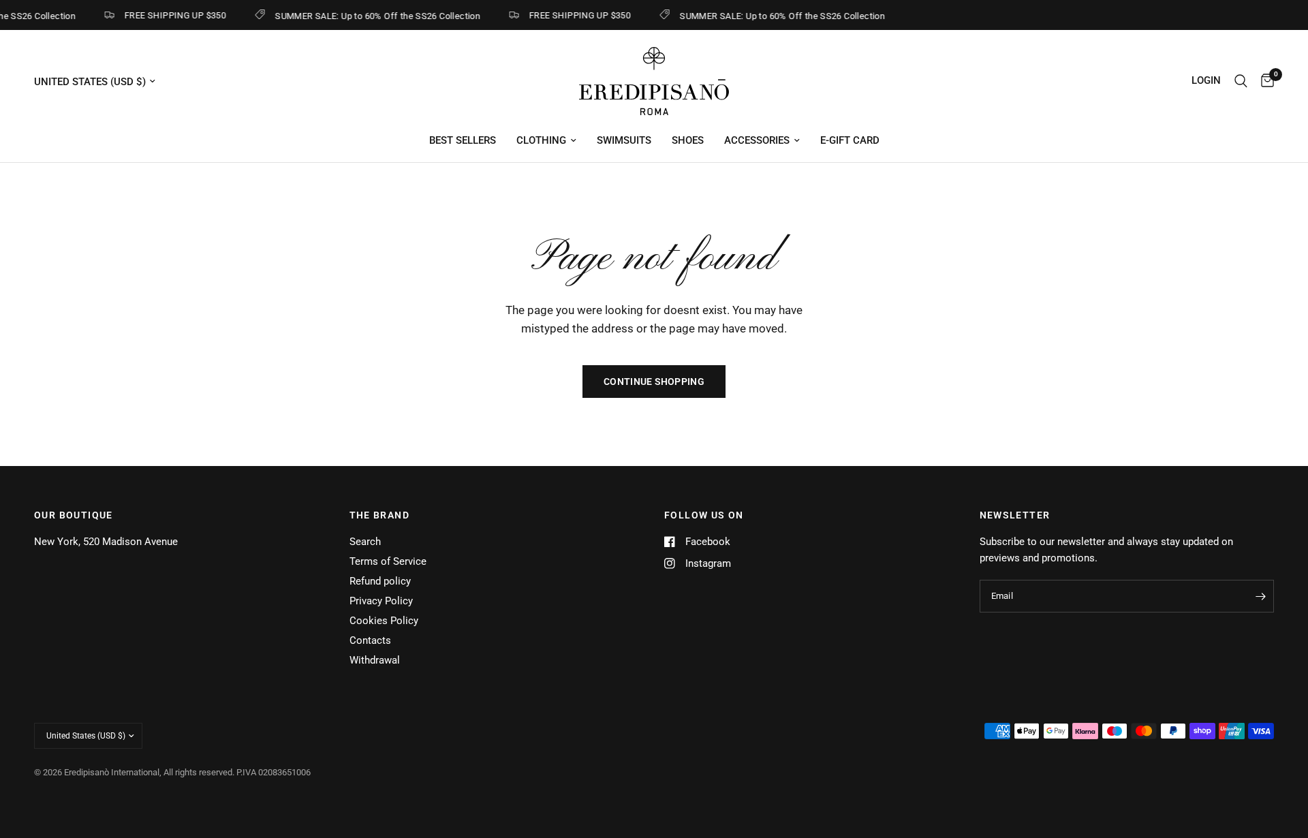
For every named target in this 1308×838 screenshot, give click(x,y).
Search (365, 542)
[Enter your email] (1260, 596)
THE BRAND (379, 515)
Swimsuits (624, 140)
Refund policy (380, 581)
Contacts (370, 640)
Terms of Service (387, 561)
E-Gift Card (849, 140)
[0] (1264, 81)
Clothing (541, 140)
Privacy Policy (381, 601)
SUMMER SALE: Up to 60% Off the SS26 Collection (372, 15)
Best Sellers (462, 140)
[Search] (1241, 81)
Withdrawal (374, 660)
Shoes (688, 140)
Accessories (757, 140)
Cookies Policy (383, 621)
